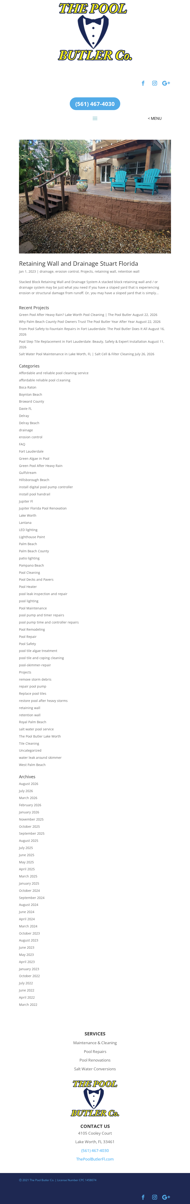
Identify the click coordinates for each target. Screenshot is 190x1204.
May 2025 (26, 862)
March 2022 (28, 1004)
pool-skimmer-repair (35, 665)
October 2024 (29, 890)
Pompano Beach (31, 565)
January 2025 (29, 883)
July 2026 (26, 791)
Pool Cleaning (29, 572)
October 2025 (29, 826)
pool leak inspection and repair (43, 594)
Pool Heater (28, 586)
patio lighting (29, 558)
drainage (47, 271)
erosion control (67, 271)
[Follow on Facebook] (143, 83)
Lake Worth (27, 515)
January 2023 (29, 969)
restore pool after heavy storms (43, 700)
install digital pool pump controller (46, 487)
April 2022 (27, 997)
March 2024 (28, 926)
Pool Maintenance (33, 608)
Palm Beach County (34, 551)
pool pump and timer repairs (41, 615)
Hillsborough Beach (34, 480)
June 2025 (26, 855)
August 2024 (28, 904)
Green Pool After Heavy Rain (41, 465)
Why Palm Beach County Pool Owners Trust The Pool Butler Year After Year (77, 321)
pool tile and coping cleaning (41, 658)
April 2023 (27, 962)
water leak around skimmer (40, 757)
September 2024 (31, 897)
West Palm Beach (32, 765)
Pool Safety (27, 644)
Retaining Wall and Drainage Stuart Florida (78, 263)
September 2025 (31, 833)
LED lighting (28, 530)
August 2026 (28, 783)
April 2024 (27, 919)
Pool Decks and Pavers (36, 579)
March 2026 (28, 798)
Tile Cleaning (29, 743)
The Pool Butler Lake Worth (40, 736)
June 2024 (26, 912)
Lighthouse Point (32, 537)
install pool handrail (34, 494)
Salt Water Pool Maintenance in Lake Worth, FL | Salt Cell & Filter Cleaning (76, 354)
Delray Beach (29, 423)
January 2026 (29, 812)
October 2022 (29, 976)
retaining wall (105, 271)
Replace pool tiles (32, 693)
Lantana (25, 522)
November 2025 (31, 819)
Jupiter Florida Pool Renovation (43, 508)
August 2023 (28, 940)
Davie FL (25, 408)
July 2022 (26, 983)
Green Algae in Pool (34, 458)
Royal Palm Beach (32, 722)
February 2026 (30, 805)
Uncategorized (30, 750)
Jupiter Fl (26, 501)
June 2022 (26, 990)
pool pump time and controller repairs (49, 622)
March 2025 (28, 876)
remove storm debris (35, 679)
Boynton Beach (30, 394)
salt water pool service (36, 729)
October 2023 (29, 933)
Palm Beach (28, 544)
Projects (87, 271)
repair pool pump (32, 686)
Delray (24, 416)
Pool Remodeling (32, 629)
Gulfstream (27, 472)
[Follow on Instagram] (154, 83)
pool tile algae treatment (38, 650)
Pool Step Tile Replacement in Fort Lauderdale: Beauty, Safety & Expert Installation (83, 341)
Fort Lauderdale (31, 451)
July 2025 (26, 848)
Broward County (31, 401)
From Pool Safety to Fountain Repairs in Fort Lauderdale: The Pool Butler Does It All (83, 329)
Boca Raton (27, 387)
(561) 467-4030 (95, 104)
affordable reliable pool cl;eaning (44, 380)
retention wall (128, 271)
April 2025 (27, 869)
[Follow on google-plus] (166, 83)
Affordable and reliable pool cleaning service (54, 373)
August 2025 (28, 840)
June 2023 (26, 947)
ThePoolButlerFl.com (95, 1159)
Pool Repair (28, 636)
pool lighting (28, 601)
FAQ (22, 444)
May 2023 (26, 954)
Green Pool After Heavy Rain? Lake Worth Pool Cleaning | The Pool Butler (75, 314)
